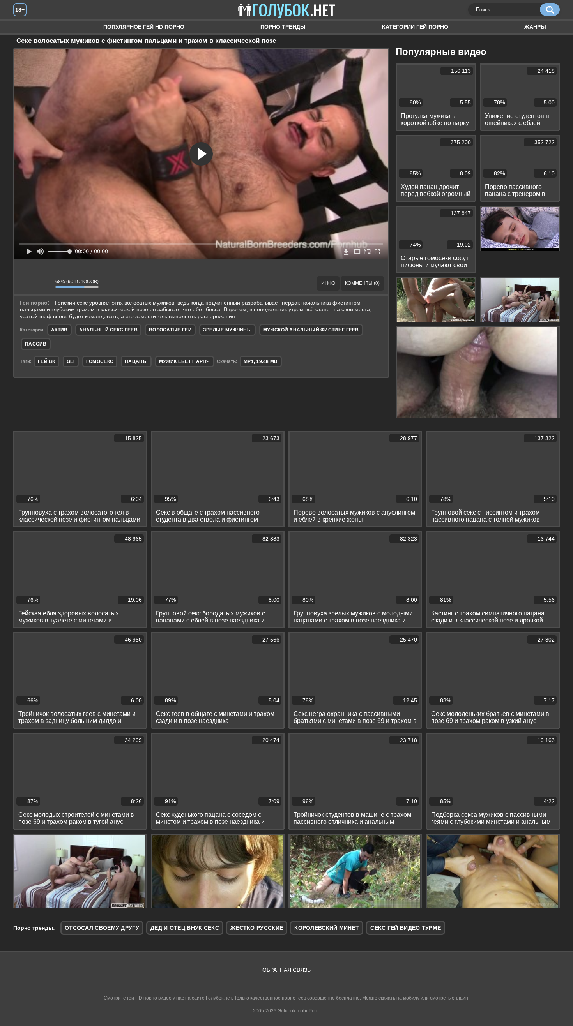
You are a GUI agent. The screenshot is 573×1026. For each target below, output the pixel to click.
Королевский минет (326, 928)
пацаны (136, 361)
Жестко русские (256, 928)
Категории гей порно (415, 27)
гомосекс (99, 361)
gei (71, 361)
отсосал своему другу (102, 928)
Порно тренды (283, 27)
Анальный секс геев (108, 330)
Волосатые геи (170, 330)
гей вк (46, 361)
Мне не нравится (43, 283)
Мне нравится (26, 283)
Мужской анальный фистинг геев (311, 330)
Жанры (535, 27)
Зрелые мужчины (227, 330)
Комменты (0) (362, 283)
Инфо (328, 283)
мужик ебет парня (184, 361)
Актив (59, 330)
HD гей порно (27, 27)
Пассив (36, 344)
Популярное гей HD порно (143, 27)
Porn (314, 1011)
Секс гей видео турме (405, 928)
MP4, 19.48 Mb (261, 361)
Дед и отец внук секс (184, 928)
